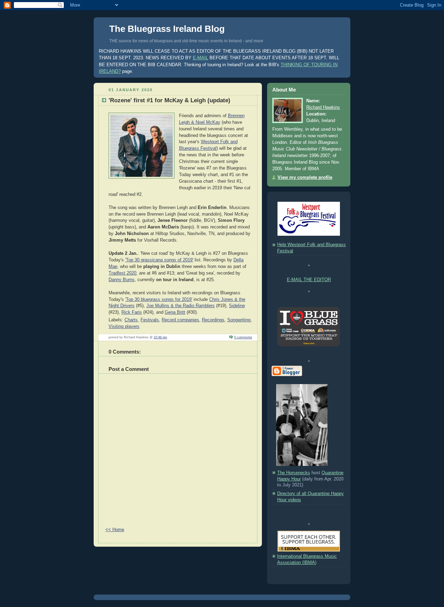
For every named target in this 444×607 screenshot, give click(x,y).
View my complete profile (305, 177)
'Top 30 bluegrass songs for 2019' (158, 299)
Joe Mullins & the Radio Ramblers (180, 305)
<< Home (114, 529)
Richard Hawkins (323, 107)
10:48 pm (160, 337)
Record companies (180, 320)
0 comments (243, 337)
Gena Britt (175, 312)
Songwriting (238, 320)
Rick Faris (131, 312)
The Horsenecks (293, 472)
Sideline (237, 305)
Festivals (149, 320)
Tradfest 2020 (122, 273)
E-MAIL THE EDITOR (309, 279)
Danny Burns (122, 279)
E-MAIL (200, 57)
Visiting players (124, 326)
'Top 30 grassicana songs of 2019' (159, 260)
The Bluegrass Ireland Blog (167, 29)
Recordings (213, 320)
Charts (131, 320)
